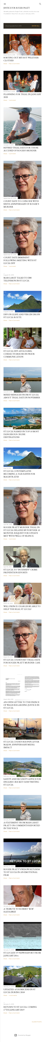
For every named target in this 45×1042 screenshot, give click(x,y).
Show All (36, 26)
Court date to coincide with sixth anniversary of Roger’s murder (21, 204)
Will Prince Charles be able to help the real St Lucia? (22, 608)
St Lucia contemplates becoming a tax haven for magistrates (19, 474)
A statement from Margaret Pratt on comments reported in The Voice (21, 825)
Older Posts (37, 1022)
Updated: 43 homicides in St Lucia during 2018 (19, 991)
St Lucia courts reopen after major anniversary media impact (21, 744)
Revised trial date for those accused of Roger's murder (20, 149)
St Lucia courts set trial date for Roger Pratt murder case (21, 661)
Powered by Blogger (24, 1035)
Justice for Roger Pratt (16, 8)
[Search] (40, 3)
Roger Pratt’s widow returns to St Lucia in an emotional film (21, 872)
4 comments (13, 995)
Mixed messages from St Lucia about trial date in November (21, 396)
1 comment (12, 100)
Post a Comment (14, 63)
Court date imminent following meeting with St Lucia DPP (20, 260)
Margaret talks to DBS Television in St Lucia (17, 279)
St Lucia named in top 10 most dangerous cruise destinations (21, 434)
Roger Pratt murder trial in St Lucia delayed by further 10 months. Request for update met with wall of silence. (21, 531)
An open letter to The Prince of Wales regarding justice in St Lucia (21, 705)
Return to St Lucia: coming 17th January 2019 (20, 1008)
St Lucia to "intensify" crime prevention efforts (20, 571)
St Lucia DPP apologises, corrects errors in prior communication (19, 354)
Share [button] (5, 63)
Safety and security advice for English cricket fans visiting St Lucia (22, 782)
